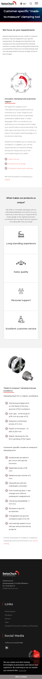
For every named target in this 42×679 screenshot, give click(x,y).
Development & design (17, 164)
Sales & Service (13, 159)
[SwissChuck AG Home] (8, 4)
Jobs (7, 622)
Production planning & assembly (20, 168)
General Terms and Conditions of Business (21, 626)
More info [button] (22, 670)
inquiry (7, 180)
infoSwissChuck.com (10, 588)
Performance (10, 611)
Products (8, 615)
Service (8, 619)
